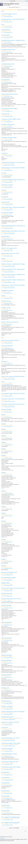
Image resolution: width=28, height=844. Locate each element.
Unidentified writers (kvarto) (8, 49)
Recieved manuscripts (6, 593)
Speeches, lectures (6, 301)
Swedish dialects (5, 236)
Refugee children (5, 583)
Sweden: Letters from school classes (10, 253)
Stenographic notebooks (7, 290)
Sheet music (4, 361)
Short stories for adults (7, 345)
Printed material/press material (9, 754)
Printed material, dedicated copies (9, 761)
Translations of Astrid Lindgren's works (11, 119)
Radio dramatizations (6, 605)
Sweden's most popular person (9, 248)
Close (27, 1)
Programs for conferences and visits (10, 722)
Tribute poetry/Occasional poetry (9, 94)
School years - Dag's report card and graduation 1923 (14, 399)
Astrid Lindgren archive (8, 16)
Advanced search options (14, 7)
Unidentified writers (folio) (7, 64)
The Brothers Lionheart (7, 185)
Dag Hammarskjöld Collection (9, 165)
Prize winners (4, 727)
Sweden (3, 258)
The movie (4, 173)
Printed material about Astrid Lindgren (10, 767)
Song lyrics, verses (5, 307)
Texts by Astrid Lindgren (7, 212)
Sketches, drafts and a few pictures (9, 322)
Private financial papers (7, 748)
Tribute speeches (5, 79)
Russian (3, 414)
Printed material (5, 772)
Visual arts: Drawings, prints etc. (9, 14)
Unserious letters (5, 35)
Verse (2, 24)
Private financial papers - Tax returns (10, 738)
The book (3, 190)
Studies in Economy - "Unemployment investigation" (14, 264)
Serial (2, 381)
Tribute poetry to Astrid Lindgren (9, 108)
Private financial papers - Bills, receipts (10, 743)
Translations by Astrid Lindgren (9, 137)
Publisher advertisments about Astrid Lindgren (12, 711)
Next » (26, 831)
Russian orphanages (6, 409)
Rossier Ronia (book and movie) (9, 572)
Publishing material (6, 701)
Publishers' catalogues (7, 706)
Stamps (3, 295)
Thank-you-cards (5, 202)
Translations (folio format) (7, 124)
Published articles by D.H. (7, 717)
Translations (4, 153)
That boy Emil (4, 196)
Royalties (3, 424)
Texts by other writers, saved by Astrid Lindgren (13, 207)
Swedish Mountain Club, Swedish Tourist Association (14, 231)
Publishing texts (5, 688)
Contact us (2, 838)
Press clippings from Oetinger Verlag (10, 817)
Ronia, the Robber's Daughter (8, 577)
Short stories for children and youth (10, 340)
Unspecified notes (5, 29)
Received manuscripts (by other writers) (11, 598)
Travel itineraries (5, 114)
